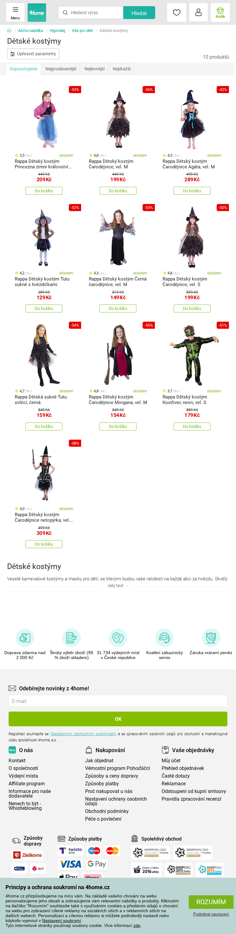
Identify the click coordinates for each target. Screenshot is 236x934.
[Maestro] (94, 851)
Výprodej (57, 30)
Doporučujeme (23, 68)
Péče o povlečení (103, 819)
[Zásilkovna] (27, 855)
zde (136, 925)
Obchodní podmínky (107, 811)
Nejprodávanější (60, 68)
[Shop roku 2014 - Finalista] (210, 870)
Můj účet (171, 760)
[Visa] (70, 864)
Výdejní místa (23, 776)
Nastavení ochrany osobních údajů (116, 801)
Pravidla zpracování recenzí (191, 799)
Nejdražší (122, 68)
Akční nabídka (30, 30)
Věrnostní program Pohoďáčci (117, 768)
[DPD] (38, 868)
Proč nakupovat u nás (108, 791)
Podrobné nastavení (211, 914)
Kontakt (17, 760)
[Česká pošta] (19, 868)
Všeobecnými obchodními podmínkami (83, 734)
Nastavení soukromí (61, 920)
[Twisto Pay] (71, 851)
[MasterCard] (112, 851)
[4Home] (11, 30)
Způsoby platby (102, 783)
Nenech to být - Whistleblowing (25, 805)
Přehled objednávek (183, 768)
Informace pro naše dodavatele (30, 793)
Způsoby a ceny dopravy (111, 776)
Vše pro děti (82, 30)
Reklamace (174, 783)
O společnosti (23, 768)
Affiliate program (27, 783)
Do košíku (44, 190)
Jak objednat (99, 760)
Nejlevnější (94, 68)
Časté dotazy (176, 776)
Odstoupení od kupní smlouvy (194, 791)
